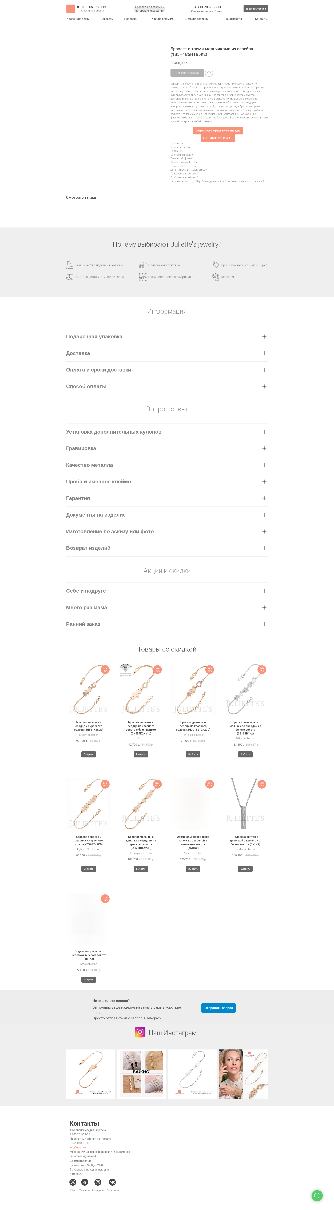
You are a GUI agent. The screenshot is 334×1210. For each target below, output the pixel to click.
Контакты (261, 19)
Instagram (98, 1190)
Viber (73, 1190)
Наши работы (233, 19)
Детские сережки (196, 19)
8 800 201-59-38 (207, 7)
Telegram (84, 1190)
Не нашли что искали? (111, 1001)
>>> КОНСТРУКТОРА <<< (218, 138)
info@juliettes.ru (79, 1147)
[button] (256, 8)
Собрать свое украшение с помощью (218, 130)
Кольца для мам (162, 19)
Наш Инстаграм (173, 1033)
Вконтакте (113, 1190)
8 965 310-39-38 (80, 1143)
